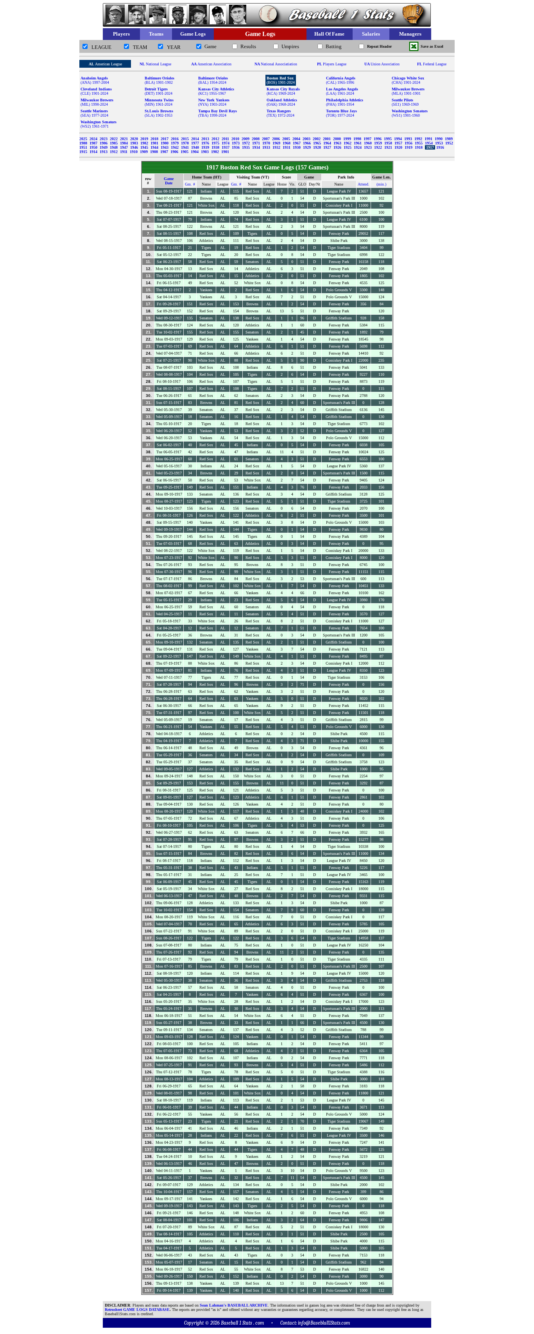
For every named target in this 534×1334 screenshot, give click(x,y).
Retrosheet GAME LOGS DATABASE (137, 1309)
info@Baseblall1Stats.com (324, 1323)
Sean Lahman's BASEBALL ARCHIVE (234, 1305)
